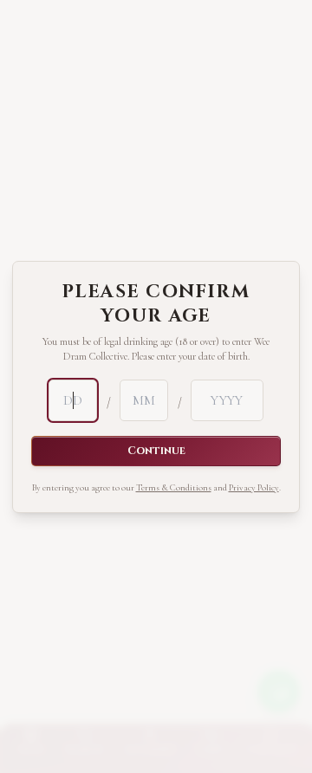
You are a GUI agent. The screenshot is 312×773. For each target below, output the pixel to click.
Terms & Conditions (173, 487)
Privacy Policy (254, 487)
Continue (156, 451)
